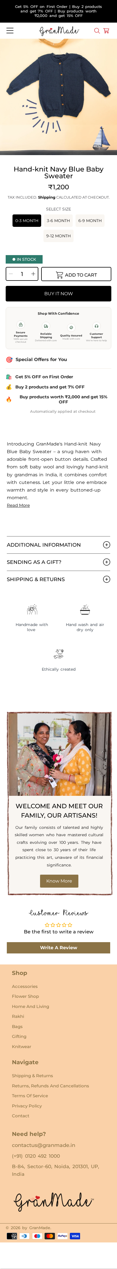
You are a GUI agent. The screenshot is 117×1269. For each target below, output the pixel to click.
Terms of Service (30, 1095)
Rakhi (18, 1016)
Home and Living (30, 1006)
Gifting (19, 1036)
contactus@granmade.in (43, 1145)
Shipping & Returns (32, 1075)
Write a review (58, 947)
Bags (17, 1026)
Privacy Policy (27, 1106)
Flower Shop (25, 996)
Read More (18, 505)
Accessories (25, 986)
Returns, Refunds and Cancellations (50, 1085)
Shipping (46, 197)
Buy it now (58, 293)
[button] (10, 31)
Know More (59, 881)
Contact (20, 1115)
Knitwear (21, 1046)
